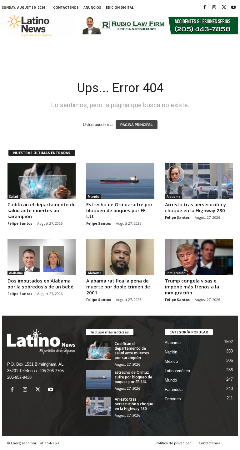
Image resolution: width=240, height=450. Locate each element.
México (171, 361)
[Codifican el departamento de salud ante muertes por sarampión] (42, 181)
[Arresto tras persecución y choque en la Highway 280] (199, 181)
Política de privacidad (174, 443)
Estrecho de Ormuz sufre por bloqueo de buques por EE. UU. (119, 210)
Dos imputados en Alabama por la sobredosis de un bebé (40, 284)
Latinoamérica (177, 370)
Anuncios (92, 7)
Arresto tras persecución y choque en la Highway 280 (195, 207)
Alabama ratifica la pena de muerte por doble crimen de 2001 (118, 287)
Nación (171, 352)
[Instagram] (214, 7)
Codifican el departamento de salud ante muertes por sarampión (42, 210)
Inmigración (176, 273)
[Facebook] (204, 7)
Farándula (173, 389)
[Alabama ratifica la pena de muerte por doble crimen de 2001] (120, 257)
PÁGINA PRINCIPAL (136, 125)
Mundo (93, 196)
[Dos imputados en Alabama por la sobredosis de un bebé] (42, 257)
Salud (13, 196)
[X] (224, 7)
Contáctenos (65, 7)
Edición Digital (120, 7)
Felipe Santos (20, 223)
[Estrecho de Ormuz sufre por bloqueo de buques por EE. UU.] (120, 181)
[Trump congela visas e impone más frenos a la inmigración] (199, 257)
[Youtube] (233, 7)
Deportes (173, 399)
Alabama (173, 196)
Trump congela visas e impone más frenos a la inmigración (192, 287)
